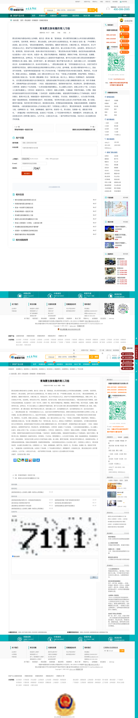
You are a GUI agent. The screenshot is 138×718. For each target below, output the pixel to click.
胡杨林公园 (117, 182)
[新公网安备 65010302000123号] (65, 694)
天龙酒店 (119, 501)
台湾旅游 (109, 342)
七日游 (107, 132)
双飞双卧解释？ (34, 313)
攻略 (125, 15)
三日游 (107, 126)
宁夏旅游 (74, 339)
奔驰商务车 (121, 259)
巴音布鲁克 (117, 191)
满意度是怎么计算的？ (36, 659)
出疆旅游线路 (20, 336)
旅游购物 (65, 369)
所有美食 (126, 533)
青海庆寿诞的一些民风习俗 (24, 129)
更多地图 (125, 197)
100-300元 (118, 467)
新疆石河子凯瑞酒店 (121, 235)
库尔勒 (116, 106)
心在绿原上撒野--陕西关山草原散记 (32, 492)
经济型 (118, 483)
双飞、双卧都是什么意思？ (37, 657)
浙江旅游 (116, 339)
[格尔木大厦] (111, 494)
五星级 (110, 480)
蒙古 (25, 454)
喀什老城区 (117, 188)
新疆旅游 (42, 15)
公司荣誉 (14, 654)
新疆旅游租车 (41, 336)
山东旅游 (46, 339)
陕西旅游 (60, 339)
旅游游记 (42, 369)
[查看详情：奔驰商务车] (110, 262)
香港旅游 (95, 342)
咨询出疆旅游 (129, 357)
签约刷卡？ (51, 308)
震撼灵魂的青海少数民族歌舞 (25, 234)
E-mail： (15, 163)
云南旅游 (32, 342)
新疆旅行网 (80, 326)
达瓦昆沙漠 (108, 191)
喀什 (115, 109)
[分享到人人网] (38, 460)
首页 (33, 15)
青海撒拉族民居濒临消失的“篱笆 (116, 521)
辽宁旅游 (116, 342)
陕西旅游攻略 (16, 500)
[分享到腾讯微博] (34, 460)
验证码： (15, 168)
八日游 (116, 132)
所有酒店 (125, 222)
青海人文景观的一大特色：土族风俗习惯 (28, 223)
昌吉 (115, 112)
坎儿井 (116, 162)
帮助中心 (95, 1)
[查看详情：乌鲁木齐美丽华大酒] (109, 229)
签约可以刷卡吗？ (53, 652)
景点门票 (86, 15)
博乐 (106, 115)
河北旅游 (32, 339)
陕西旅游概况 (59, 506)
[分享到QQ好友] (22, 460)
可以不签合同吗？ (71, 308)
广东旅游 (60, 342)
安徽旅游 (123, 339)
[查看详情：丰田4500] (110, 271)
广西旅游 (67, 342)
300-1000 (107, 145)
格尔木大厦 (120, 492)
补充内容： (15, 147)
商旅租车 (64, 15)
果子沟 (116, 159)
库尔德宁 (107, 173)
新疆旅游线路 (31, 336)
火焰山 (107, 164)
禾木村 (107, 170)
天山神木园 (117, 185)
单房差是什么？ (34, 311)
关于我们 (27, 318)
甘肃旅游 (67, 339)
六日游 (116, 129)
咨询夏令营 (128, 361)
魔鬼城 (107, 159)
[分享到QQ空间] (26, 460)
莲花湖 (107, 167)
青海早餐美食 (111, 537)
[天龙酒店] (111, 503)
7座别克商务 (121, 278)
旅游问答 (95, 364)
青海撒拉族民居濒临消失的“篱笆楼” (27, 227)
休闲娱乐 (72, 369)
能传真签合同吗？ (71, 311)
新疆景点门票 (62, 336)
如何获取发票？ (52, 316)
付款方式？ (51, 311)
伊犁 (115, 103)
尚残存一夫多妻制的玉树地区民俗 (26, 230)
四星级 (115, 480)
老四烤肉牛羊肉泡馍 (24, 506)
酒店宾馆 (75, 15)
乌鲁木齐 (107, 100)
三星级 (121, 480)
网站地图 (44, 318)
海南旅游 (88, 342)
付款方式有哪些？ (53, 654)
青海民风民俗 (43, 20)
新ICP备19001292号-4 (92, 321)
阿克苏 (107, 109)
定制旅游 (98, 15)
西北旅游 (28, 20)
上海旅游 (102, 339)
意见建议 (86, 308)
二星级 (126, 480)
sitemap (111, 318)
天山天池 (116, 176)
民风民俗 (49, 369)
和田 (106, 112)
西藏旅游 (95, 339)
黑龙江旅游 (19, 345)
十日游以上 (117, 134)
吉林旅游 (123, 342)
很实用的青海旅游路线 (114, 581)
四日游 (116, 126)
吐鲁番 (116, 100)
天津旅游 (25, 339)
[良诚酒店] (111, 486)
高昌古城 (116, 179)
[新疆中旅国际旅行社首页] (24, 8)
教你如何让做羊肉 (113, 557)
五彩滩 (116, 156)
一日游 (107, 123)
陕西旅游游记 (16, 492)
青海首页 (11, 369)
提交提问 (27, 173)
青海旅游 (35, 20)
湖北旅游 (18, 342)
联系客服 (115, 1)
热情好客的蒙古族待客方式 (24, 204)
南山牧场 (107, 176)
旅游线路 (52, 318)
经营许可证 (87, 1)
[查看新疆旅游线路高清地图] (116, 209)
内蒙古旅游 (27, 345)
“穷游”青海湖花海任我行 (72, 500)
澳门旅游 (102, 342)
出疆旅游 (53, 15)
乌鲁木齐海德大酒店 (121, 243)
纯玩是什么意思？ (35, 308)
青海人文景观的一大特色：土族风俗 (117, 519)
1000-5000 (117, 145)
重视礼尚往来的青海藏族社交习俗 (83, 129)
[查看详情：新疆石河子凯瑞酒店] (109, 237)
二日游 (116, 123)
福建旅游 (81, 342)
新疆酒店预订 (52, 336)
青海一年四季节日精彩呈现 (24, 207)
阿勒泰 (107, 103)
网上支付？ (51, 313)
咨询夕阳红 (128, 368)
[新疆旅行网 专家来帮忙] (25, 356)
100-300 (116, 142)
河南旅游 (53, 339)
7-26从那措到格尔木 (113, 569)
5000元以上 (108, 148)
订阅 (122, 651)
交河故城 (107, 179)
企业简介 (14, 308)
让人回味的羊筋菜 (113, 543)
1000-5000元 (113, 472)
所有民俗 (126, 512)
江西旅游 (74, 342)
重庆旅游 (53, 342)
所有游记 (126, 565)
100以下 (107, 142)
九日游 (107, 134)
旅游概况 (19, 369)
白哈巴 (107, 156)
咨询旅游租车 (129, 365)
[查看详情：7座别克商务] (110, 281)
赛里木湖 (116, 173)
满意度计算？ (33, 316)
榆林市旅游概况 (70, 506)
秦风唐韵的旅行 (67, 503)
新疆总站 (81, 339)
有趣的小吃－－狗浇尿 (114, 549)
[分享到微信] (19, 460)
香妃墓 (116, 164)
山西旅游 (39, 339)
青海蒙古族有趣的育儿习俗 (24, 215)
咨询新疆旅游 (129, 354)
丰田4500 (120, 268)
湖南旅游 (25, 342)
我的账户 (74, 350)
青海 (28, 454)
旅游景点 (26, 369)
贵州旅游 (39, 342)
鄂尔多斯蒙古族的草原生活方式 (25, 200)
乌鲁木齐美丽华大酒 (121, 227)
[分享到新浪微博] (30, 460)
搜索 (95, 10)
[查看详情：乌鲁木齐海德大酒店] (109, 245)
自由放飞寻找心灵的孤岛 (115, 613)
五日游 (107, 129)
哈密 (115, 115)
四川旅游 (46, 342)
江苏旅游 (109, 339)
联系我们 (35, 318)
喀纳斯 (116, 167)
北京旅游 (18, 339)
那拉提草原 (108, 185)
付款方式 (107, 1)
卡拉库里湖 (108, 188)
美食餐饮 (57, 369)
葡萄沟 (107, 162)
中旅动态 (14, 311)
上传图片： (15, 159)
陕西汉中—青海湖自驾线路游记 (31, 500)
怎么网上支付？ (52, 657)
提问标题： (15, 143)
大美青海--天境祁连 (113, 595)
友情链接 (95, 318)
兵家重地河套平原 (24, 503)
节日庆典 (80, 369)
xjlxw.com (73, 326)
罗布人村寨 (108, 182)
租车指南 (125, 254)
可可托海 (116, 170)
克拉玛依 (107, 106)
